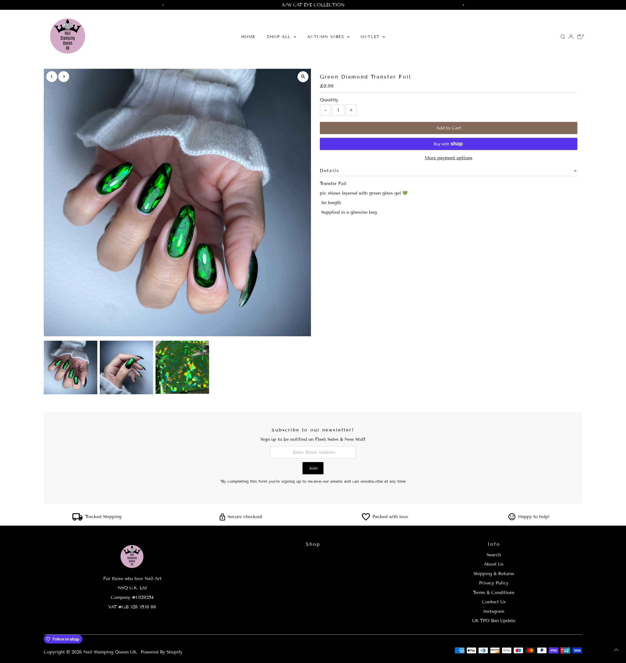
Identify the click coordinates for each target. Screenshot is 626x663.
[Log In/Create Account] (571, 37)
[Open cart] (579, 37)
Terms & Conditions (493, 592)
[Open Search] (563, 37)
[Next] (63, 76)
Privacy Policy (493, 583)
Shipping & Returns (493, 573)
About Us (493, 564)
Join (313, 468)
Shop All (279, 36)
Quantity (329, 100)
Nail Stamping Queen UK (109, 652)
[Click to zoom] (303, 76)
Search (494, 555)
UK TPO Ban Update (493, 620)
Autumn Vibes (326, 36)
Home (248, 36)
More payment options (448, 158)
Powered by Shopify (161, 652)
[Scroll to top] (616, 649)
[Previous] (51, 76)
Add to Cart (448, 128)
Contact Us (494, 602)
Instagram (493, 611)
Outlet (371, 36)
